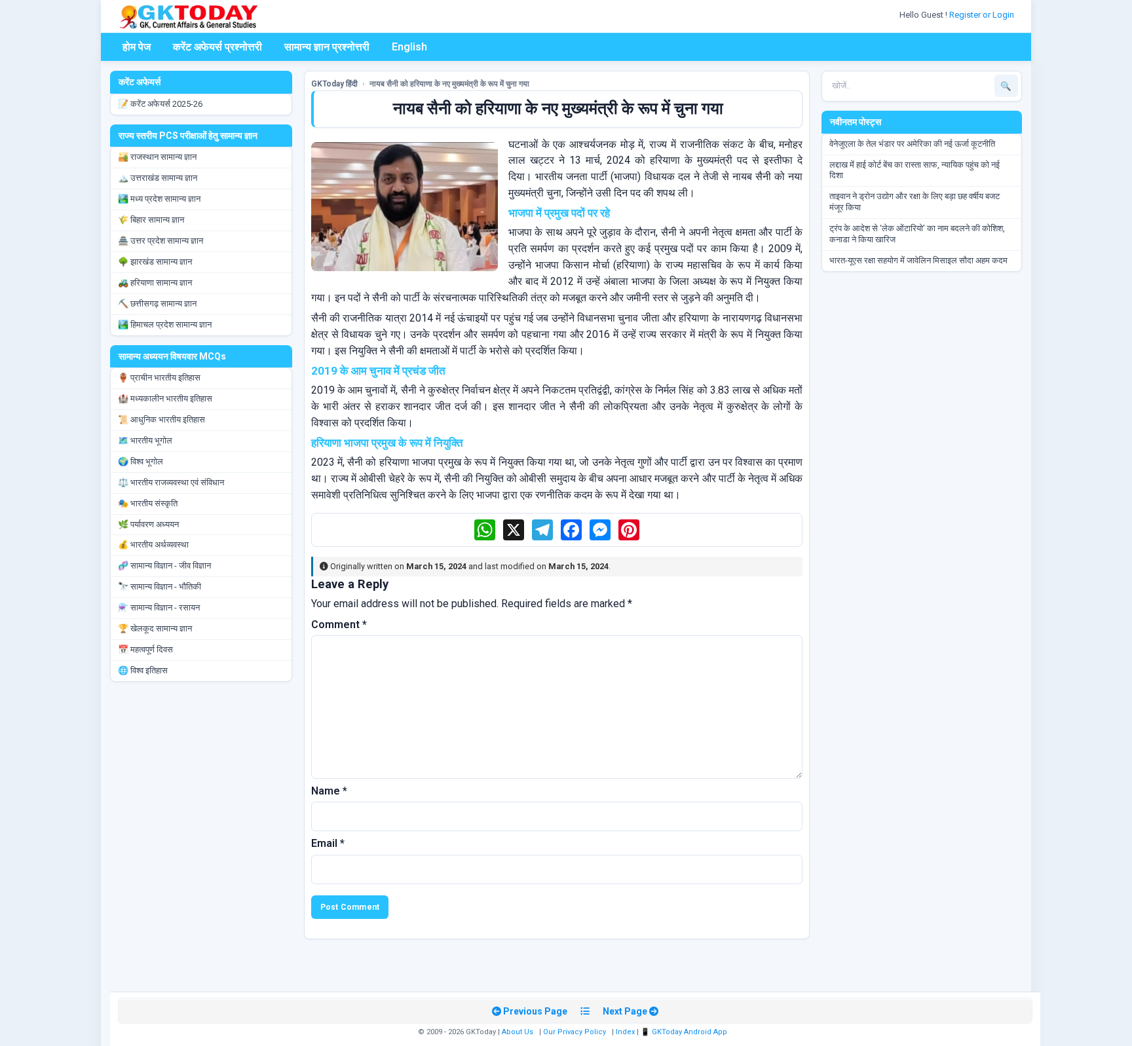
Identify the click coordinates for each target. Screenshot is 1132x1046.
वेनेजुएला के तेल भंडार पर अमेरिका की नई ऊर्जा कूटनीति (912, 144)
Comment (339, 624)
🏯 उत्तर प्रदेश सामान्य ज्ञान (160, 241)
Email (328, 843)
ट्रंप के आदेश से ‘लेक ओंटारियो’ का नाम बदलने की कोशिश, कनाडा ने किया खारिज (917, 233)
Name (329, 791)
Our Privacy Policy (574, 1032)
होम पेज (137, 47)
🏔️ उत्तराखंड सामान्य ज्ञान (157, 178)
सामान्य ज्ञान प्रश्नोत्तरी (326, 47)
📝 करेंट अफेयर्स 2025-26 (160, 104)
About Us (517, 1032)
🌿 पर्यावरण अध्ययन (148, 524)
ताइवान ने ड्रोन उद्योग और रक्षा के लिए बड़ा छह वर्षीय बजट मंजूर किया (914, 201)
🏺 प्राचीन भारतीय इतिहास (159, 378)
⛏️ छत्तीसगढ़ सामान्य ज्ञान (157, 303)
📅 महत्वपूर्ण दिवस (145, 649)
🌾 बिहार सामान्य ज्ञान (151, 220)
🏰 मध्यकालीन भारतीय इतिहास (165, 398)
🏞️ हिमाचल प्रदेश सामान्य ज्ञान (165, 324)
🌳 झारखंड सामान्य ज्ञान (155, 262)
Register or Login (982, 15)
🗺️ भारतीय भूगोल (145, 440)
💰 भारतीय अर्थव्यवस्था (153, 545)
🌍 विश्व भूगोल (140, 461)
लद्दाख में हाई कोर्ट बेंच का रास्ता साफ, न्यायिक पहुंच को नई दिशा (914, 170)
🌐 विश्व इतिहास (143, 670)
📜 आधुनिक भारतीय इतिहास (161, 419)
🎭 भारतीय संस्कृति (148, 503)
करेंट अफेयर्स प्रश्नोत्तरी (217, 47)
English (409, 47)
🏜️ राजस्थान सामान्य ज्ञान (157, 157)
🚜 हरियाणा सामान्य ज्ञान (155, 283)
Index (625, 1032)
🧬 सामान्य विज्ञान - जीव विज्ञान (164, 565)
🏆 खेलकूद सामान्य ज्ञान (155, 628)
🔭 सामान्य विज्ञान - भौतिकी (159, 586)
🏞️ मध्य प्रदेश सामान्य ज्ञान (159, 199)
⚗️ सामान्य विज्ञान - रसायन (159, 607)
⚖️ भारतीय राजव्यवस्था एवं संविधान (171, 482)
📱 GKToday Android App (685, 1032)
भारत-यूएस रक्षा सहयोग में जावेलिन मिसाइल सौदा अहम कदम (918, 260)
